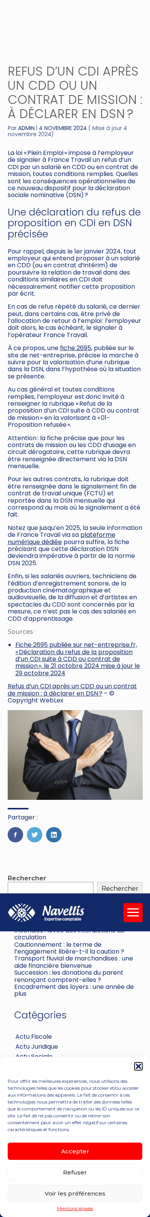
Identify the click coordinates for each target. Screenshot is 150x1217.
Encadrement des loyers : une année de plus (74, 990)
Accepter (75, 1151)
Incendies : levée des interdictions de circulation (69, 934)
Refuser (75, 1172)
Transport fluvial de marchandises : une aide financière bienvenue (73, 962)
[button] (138, 1066)
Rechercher (27, 878)
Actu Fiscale (33, 1036)
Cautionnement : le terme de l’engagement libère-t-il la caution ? (69, 948)
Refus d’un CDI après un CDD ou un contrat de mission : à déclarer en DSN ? (72, 689)
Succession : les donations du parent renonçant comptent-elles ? (68, 976)
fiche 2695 (75, 348)
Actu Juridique (36, 1046)
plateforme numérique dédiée (61, 538)
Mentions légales (75, 1208)
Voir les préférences (75, 1193)
